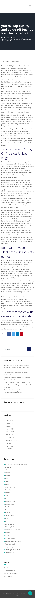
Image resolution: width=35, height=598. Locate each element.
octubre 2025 (10, 437)
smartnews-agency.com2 (13, 530)
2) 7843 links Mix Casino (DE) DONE (16, 464)
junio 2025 (9, 446)
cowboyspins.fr (10, 487)
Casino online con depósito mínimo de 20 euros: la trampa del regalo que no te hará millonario (17, 385)
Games (7, 493)
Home (3, 37)
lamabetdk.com (10, 504)
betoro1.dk (8, 476)
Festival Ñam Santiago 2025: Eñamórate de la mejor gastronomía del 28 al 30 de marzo (16, 368)
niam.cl (7, 513)
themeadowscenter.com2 (13, 541)
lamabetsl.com (9, 507)
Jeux (6, 498)
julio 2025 (9, 443)
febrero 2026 (10, 432)
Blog (6, 478)
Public (7, 521)
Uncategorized (10, 544)
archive (7, 473)
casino (7, 481)
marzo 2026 (10, 429)
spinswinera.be (10, 538)
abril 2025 (9, 449)
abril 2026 (9, 426)
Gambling (8, 490)
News (7, 510)
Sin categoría (11, 37)
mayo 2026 (9, 423)
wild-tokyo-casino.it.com (12, 550)
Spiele (7, 535)
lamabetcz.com (10, 501)
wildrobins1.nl (9, 552)
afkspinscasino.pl (10, 470)
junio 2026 (9, 420)
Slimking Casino (10, 527)
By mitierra (6, 61)
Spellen (7, 533)
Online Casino (9, 515)
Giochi (7, 495)
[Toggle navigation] (30, 6)
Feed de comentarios (10, 573)
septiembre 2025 (11, 440)
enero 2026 (9, 435)
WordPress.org (9, 576)
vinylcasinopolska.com (12, 547)
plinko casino (21, 162)
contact (7, 484)
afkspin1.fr (8, 467)
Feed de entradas (9, 571)
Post (6, 518)
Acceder (6, 568)
